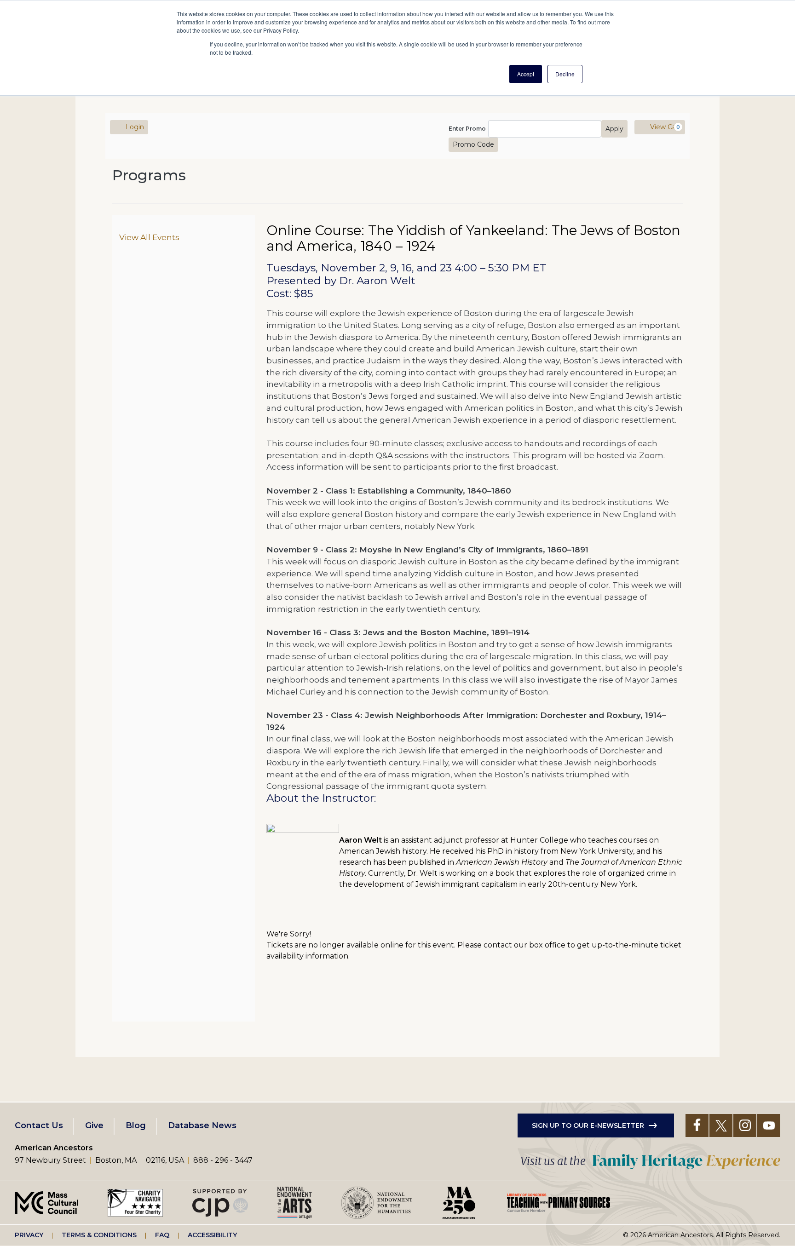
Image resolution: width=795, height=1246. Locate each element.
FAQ (162, 1235)
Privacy (29, 1235)
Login (134, 127)
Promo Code (473, 144)
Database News (202, 1125)
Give (94, 1125)
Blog (136, 1125)
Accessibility (212, 1235)
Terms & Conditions (99, 1235)
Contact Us (39, 1125)
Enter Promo (467, 129)
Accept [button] (525, 74)
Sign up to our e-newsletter (588, 1125)
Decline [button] (565, 74)
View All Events (149, 237)
